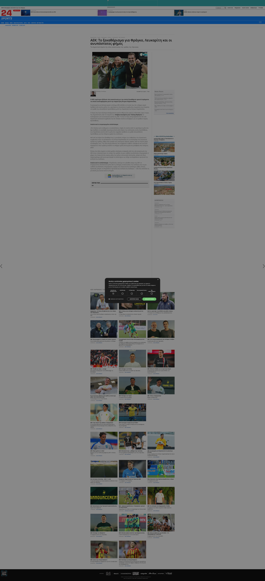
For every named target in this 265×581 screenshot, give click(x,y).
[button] (116, 299)
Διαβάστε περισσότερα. (131, 287)
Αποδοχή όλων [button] (149, 299)
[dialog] (132, 290)
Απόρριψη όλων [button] (134, 299)
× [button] (157, 279)
